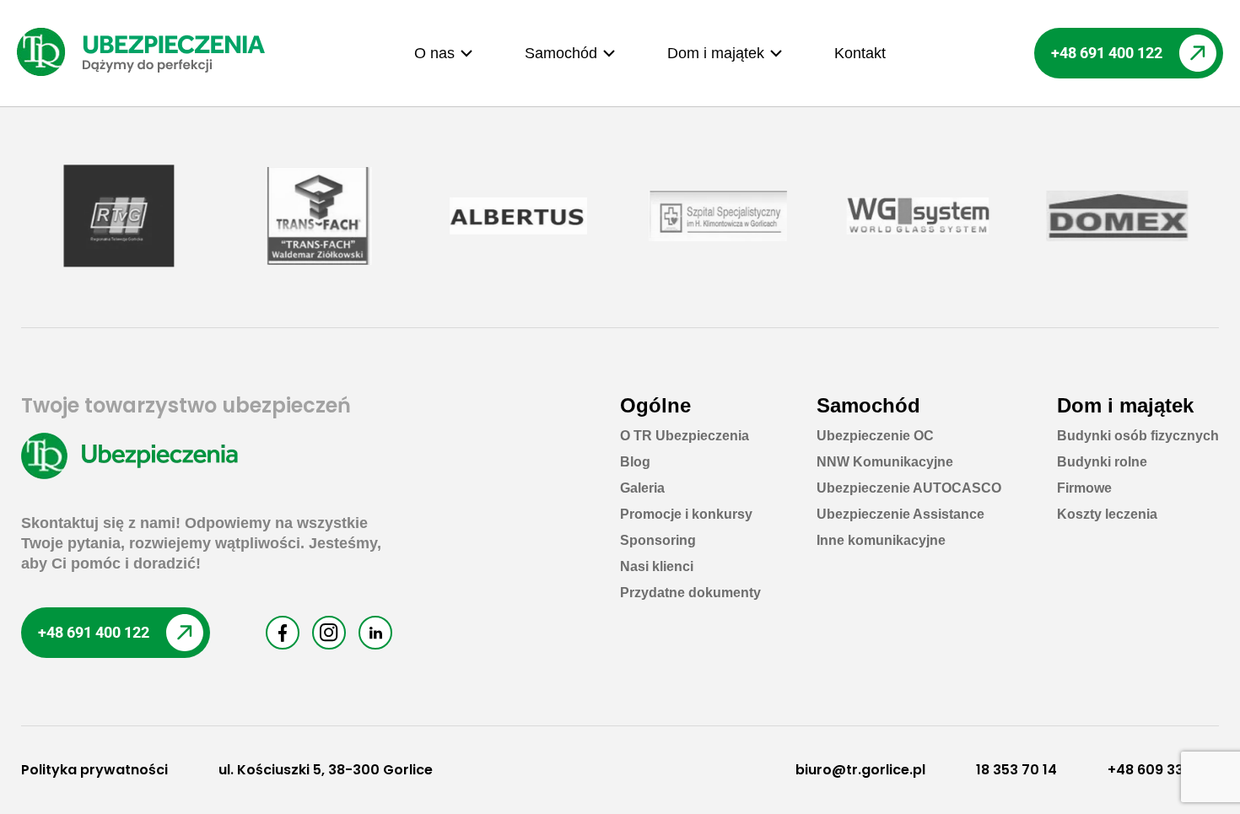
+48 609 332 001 (1163, 769)
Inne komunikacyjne (881, 540)
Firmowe (1084, 488)
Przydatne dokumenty (690, 592)
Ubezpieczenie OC (875, 436)
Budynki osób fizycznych (1138, 436)
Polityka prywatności (94, 769)
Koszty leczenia (1107, 514)
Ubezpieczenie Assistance (900, 514)
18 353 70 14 (1016, 769)
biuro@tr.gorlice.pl (860, 769)
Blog (635, 462)
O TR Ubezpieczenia (684, 436)
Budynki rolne (1102, 462)
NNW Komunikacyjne (885, 462)
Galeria (642, 488)
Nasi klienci (656, 566)
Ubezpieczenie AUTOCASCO (909, 488)
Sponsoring (658, 540)
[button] (444, 53)
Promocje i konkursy (686, 514)
